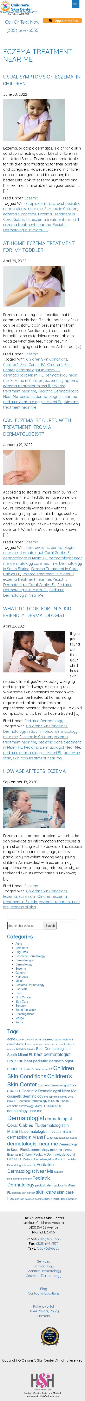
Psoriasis (21, 989)
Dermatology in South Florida (28, 731)
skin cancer (28, 1193)
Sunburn (21, 1005)
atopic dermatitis (40, 203)
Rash (18, 993)
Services (43, 1261)
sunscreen (71, 1199)
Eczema (31, 198)
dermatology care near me (33, 563)
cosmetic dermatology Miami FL (26, 1106)
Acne (18, 943)
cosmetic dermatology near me (34, 1108)
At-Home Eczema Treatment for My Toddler (39, 246)
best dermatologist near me (39, 1057)
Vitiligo (19, 1018)
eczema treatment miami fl (55, 219)
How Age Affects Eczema (34, 770)
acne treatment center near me (42, 1044)
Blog (43, 1289)
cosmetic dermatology (25, 1096)
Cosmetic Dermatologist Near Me (49, 1090)
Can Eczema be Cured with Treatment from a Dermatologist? (37, 427)
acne (11, 1038)
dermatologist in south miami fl (49, 1131)
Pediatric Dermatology (43, 720)
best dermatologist (25, 1049)
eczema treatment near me (27, 224)
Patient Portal (43, 1306)
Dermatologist (24, 960)
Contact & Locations (43, 1293)
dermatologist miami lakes (63, 1137)
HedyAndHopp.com (49, 1395)
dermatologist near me (32, 1143)
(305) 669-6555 (49, 1239)
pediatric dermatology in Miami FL (32, 401)
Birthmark (21, 948)
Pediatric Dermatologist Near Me (52, 747)
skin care (46, 1191)
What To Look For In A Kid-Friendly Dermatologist (38, 612)
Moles (19, 981)
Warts (19, 1022)
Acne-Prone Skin (25, 1039)
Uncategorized (24, 1014)
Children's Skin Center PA (24, 364)
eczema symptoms (19, 214)
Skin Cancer (23, 997)
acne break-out (44, 1039)
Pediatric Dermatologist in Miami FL (44, 1159)
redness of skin (23, 907)
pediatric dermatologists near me (48, 396)
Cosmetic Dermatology (30, 956)
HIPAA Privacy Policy (43, 1311)
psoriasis (16, 1192)
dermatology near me (46, 1149)
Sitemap (43, 1316)
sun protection (54, 1198)
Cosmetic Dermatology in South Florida (43, 1101)
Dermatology (23, 964)
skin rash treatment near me (37, 758)
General (20, 972)
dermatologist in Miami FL (38, 370)
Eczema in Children (60, 208)
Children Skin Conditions (46, 359)
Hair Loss (21, 976)
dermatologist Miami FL (23, 375)
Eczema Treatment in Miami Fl (48, 574)
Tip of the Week (25, 1010)
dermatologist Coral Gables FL (45, 552)
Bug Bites (21, 952)
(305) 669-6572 (47, 1244)
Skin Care (21, 1001)
